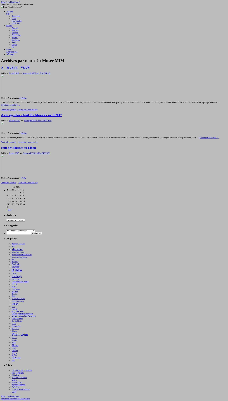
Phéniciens (20, 334)
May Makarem (18, 311)
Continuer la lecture (10, 105)
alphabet (17, 249)
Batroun (15, 33)
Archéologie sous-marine (19, 257)
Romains (14, 340)
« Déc (8, 210)
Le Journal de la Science (22, 370)
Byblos (15, 37)
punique (14, 338)
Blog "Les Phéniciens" (10, 2)
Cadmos (14, 274)
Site (8, 14)
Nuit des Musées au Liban (18, 147)
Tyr (13, 47)
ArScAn (15, 387)
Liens (14, 18)
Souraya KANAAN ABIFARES (36, 73)
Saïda (14, 342)
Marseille (14, 309)
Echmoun (16, 40)
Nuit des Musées (17, 321)
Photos (9, 26)
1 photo (22, 178)
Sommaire (16, 16)
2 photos (23, 98)
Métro (14, 380)
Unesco (16, 357)
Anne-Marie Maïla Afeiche (22, 255)
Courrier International (21, 389)
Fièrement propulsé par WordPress (15, 399)
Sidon (14, 42)
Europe (15, 291)
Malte (13, 307)
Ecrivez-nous (11, 52)
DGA (14, 284)
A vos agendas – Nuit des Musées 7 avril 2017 (31, 115)
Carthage (17, 276)
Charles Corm (16, 279)
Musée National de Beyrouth (24, 316)
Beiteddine (16, 35)
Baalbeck (15, 262)
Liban (15, 303)
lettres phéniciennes (18, 301)
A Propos (10, 54)
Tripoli (14, 45)
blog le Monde (18, 373)
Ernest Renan (16, 289)
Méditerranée (17, 318)
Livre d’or (16, 23)
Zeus (13, 360)
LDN (14, 392)
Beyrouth (15, 267)
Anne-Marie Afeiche (18, 252)
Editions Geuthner (19, 377)
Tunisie (15, 350)
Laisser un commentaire (27, 109)
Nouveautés (17, 21)
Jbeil (13, 296)
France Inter (17, 382)
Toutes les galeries (8, 109)
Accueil (9, 11)
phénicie (14, 331)
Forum (9, 49)
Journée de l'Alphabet (18, 299)
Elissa (14, 287)
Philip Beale (15, 329)
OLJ (14, 323)
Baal (13, 259)
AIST (13, 246)
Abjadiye (15, 375)
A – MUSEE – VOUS (15, 67)
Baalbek (15, 30)
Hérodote (14, 294)
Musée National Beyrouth (22, 314)
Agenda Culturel (18, 244)
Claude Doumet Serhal (20, 282)
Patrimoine (16, 326)
